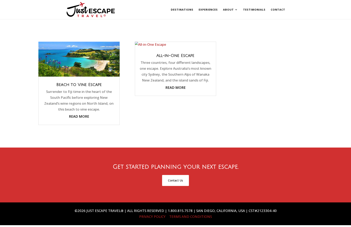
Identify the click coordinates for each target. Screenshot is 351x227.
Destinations (182, 9)
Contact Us (175, 180)
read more (79, 116)
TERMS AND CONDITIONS (190, 216)
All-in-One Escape (175, 55)
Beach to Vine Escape (79, 85)
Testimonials (254, 9)
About (228, 9)
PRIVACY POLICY (152, 216)
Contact (278, 9)
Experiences (208, 9)
